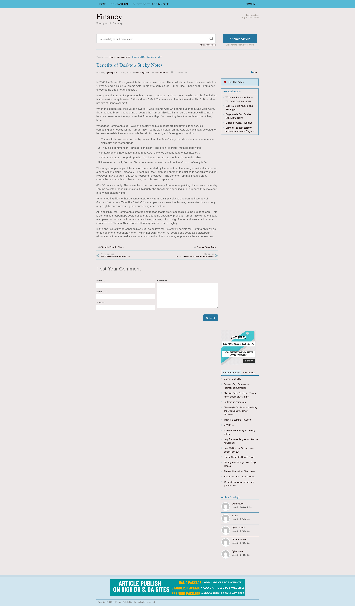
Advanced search (208, 45)
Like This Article (236, 82)
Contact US (119, 4)
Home (102, 4)
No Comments (161, 72)
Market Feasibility (232, 379)
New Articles (249, 372)
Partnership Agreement (235, 402)
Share (121, 247)
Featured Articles (231, 372)
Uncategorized (123, 57)
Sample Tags (203, 247)
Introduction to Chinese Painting (239, 476)
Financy (109, 16)
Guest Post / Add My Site (151, 4)
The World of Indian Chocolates (239, 471)
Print (255, 72)
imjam (235, 515)
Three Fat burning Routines (237, 420)
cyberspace (111, 72)
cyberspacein (238, 527)
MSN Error (229, 425)
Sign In (250, 4)
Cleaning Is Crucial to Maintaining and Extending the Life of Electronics (240, 411)
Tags (213, 247)
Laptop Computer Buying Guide (239, 457)
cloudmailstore (239, 539)
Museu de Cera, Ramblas (238, 123)
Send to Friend (108, 247)
